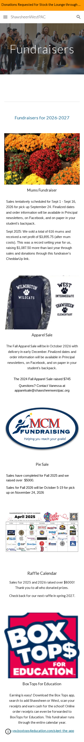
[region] (42, 5)
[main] (42, 49)
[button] (5, 17)
